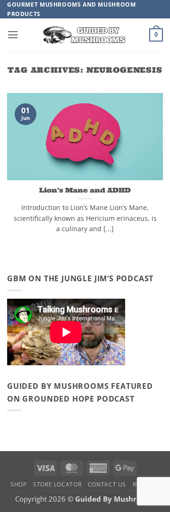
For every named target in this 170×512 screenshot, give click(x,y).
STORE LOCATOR (57, 484)
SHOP (18, 484)
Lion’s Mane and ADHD (85, 190)
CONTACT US (107, 484)
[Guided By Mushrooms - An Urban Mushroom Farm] (85, 35)
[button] (13, 35)
